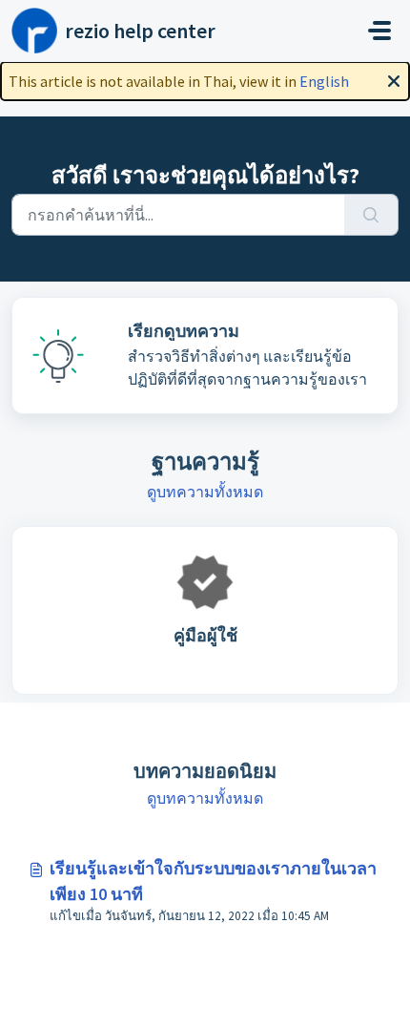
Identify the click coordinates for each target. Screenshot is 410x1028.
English (324, 81)
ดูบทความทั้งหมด (205, 491)
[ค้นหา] (371, 215)
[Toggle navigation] (379, 30)
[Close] (394, 79)
